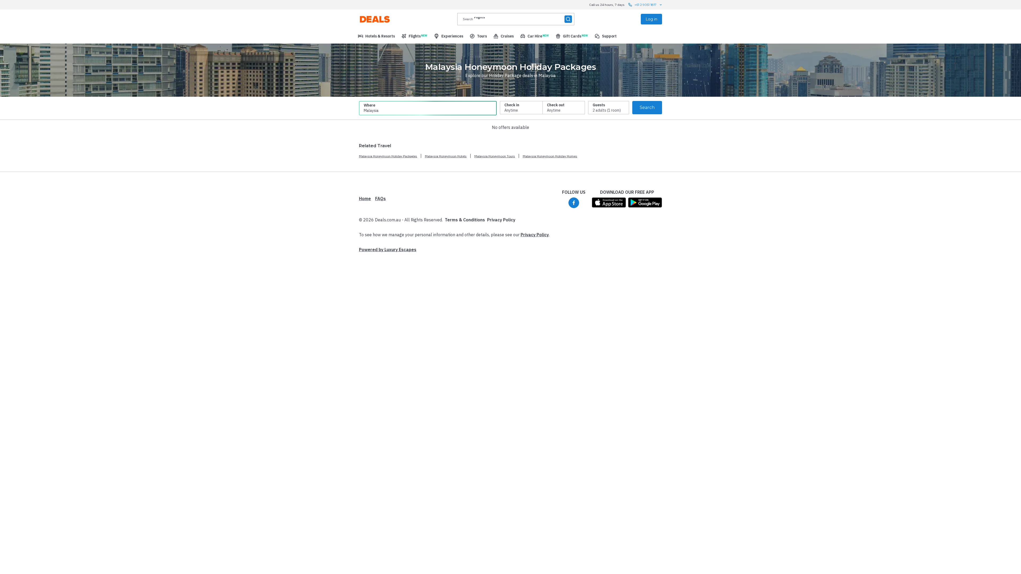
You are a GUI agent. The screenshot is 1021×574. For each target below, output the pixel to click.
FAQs (380, 198)
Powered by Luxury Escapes (387, 249)
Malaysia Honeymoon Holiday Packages (388, 156)
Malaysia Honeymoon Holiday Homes (550, 156)
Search (647, 107)
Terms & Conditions (465, 219)
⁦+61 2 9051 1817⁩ (645, 5)
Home (365, 198)
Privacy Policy (501, 219)
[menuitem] (376, 36)
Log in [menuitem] (651, 19)
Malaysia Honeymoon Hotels (446, 156)
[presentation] (516, 19)
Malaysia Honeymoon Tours (494, 156)
